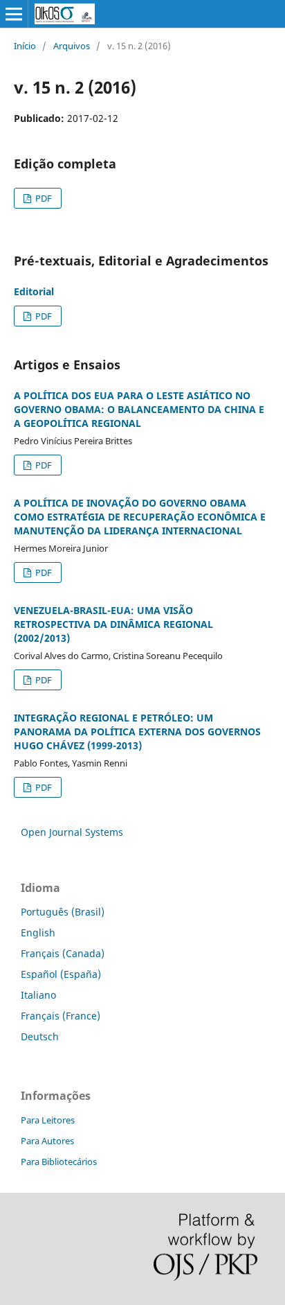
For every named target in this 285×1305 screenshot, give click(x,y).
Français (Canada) (62, 953)
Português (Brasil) (62, 911)
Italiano (38, 994)
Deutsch (40, 1036)
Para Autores (47, 1141)
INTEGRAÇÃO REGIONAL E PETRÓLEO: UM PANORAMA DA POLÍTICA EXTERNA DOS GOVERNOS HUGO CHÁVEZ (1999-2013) (137, 731)
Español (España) (61, 974)
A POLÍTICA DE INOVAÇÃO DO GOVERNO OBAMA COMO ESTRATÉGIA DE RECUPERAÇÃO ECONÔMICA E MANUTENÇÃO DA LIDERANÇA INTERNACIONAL (140, 516)
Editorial (34, 291)
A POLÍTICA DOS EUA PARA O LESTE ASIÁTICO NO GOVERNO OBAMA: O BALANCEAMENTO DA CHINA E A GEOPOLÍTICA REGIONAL (139, 409)
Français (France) (60, 1015)
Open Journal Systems (72, 832)
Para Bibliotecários (59, 1161)
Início (25, 46)
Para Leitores (48, 1120)
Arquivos (71, 46)
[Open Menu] (14, 14)
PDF (42, 198)
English (38, 932)
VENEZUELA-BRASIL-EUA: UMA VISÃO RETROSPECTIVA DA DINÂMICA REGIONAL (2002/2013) (113, 624)
